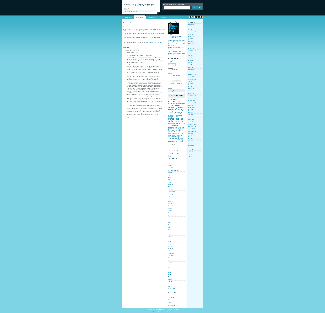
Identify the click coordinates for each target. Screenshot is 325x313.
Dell (169, 196)
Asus (169, 177)
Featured (170, 198)
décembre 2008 (192, 124)
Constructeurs (171, 191)
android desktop (172, 168)
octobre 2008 (191, 129)
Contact (163, 17)
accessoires (171, 160)
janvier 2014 (191, 24)
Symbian (170, 274)
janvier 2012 (191, 48)
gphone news (179, 121)
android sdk (170, 113)
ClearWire (170, 189)
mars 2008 (191, 145)
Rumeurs (170, 262)
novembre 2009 (192, 98)
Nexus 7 (170, 241)
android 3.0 (179, 102)
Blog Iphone (171, 297)
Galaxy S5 (170, 201)
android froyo (171, 103)
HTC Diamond (173, 126)
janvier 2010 (191, 93)
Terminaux (151, 17)
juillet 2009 (191, 107)
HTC (169, 217)
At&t (169, 179)
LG (169, 232)
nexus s (170, 246)
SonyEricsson (171, 269)
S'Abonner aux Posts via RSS (196, 17)
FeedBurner (179, 83)
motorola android (174, 138)
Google (179, 113)
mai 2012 (190, 41)
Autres (169, 182)
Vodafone (170, 284)
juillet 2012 (191, 36)
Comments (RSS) (160, 309)
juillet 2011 (191, 57)
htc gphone (179, 132)
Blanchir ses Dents (172, 295)
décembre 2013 (192, 27)
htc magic (176, 133)
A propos (139, 17)
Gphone (172, 119)
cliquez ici (156, 114)
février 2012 (191, 46)
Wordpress (169, 311)
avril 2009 (190, 114)
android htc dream (179, 109)
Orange (170, 258)
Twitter (169, 299)
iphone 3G (178, 135)
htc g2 (173, 132)
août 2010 (190, 81)
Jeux (169, 227)
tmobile (170, 279)
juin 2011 (190, 60)
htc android (180, 123)
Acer (169, 163)
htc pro (180, 133)
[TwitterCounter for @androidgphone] (176, 70)
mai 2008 (190, 140)
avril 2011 (190, 62)
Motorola (170, 236)
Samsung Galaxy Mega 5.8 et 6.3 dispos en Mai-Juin (176, 54)
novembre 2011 (192, 53)
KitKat (169, 229)
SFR (169, 267)
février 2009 (191, 119)
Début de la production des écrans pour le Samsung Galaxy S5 (176, 41)
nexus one (174, 140)
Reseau (170, 260)
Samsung (170, 265)
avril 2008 (190, 143)
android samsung (178, 112)
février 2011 (191, 67)
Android (172, 101)
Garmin (170, 203)
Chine (169, 187)
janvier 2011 (191, 69)
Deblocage (170, 194)
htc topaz (173, 135)
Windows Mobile (172, 288)
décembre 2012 (192, 31)
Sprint (169, 272)
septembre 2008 (192, 131)
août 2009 (190, 105)
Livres (169, 234)
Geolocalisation (172, 205)
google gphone (179, 115)
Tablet (169, 277)
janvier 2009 (191, 121)
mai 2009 (190, 112)
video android (180, 141)
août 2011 (190, 55)
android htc (171, 109)
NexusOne (170, 248)
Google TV (170, 210)
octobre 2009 (191, 100)
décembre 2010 (192, 72)
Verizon (170, 281)
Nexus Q (170, 243)
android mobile (176, 111)
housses (170, 215)
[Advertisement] (141, 15)
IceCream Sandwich (173, 220)
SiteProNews (160, 311)
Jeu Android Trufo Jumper (174, 51)
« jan (169, 156)
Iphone (169, 222)
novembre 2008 (192, 126)
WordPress (170, 309)
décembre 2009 (192, 95)
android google (174, 105)
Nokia (169, 250)
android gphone (175, 107)
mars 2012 (191, 43)
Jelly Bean (170, 224)
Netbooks (170, 239)
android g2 (182, 103)
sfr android (175, 141)
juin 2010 (190, 84)
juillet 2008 (191, 136)
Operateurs (171, 255)
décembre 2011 (192, 50)
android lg (170, 111)
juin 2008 (190, 138)
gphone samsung (172, 123)
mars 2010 (191, 88)
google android (172, 115)
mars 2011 (190, 65)
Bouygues (170, 184)
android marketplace (173, 170)
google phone (173, 117)
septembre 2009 (192, 102)
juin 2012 (190, 39)
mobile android (176, 136)
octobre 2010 (191, 76)
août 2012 (190, 34)
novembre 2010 (192, 74)
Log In (177, 309)
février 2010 (191, 91)
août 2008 (190, 133)
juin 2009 (190, 110)
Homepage (128, 17)
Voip (169, 286)
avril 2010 (190, 86)
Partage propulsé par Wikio (176, 36)
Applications (171, 175)
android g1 (176, 103)
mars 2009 (191, 117)
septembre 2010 (192, 79)
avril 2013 (190, 29)
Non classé (171, 253)
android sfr (175, 113)
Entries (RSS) (151, 309)
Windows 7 (170, 302)
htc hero (170, 133)
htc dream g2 (175, 130)
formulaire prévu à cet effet (156, 42)
